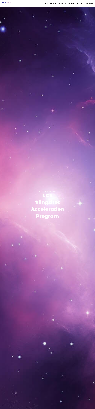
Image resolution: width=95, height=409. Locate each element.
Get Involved (80, 3)
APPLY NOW (47, 224)
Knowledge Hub (89, 3)
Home (46, 3)
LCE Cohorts (71, 3)
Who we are (53, 3)
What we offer (62, 3)
